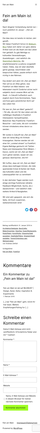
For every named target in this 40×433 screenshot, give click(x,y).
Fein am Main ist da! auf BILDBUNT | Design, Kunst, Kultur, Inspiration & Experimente (18, 291)
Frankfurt (16, 252)
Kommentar (8, 339)
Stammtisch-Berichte (11, 61)
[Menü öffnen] (36, 4)
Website (6, 385)
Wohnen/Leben (8, 241)
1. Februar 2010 (9, 296)
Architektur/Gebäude (10, 228)
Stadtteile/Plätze (17, 236)
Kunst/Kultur (16, 233)
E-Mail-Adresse (10, 375)
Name (6, 365)
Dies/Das (18, 231)
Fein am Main (8, 4)
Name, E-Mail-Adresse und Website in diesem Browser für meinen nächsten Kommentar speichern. (21, 399)
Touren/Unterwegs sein (18, 238)
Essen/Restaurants (29, 231)
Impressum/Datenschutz (27, 423)
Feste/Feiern (7, 233)
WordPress (17, 428)
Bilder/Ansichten (9, 231)
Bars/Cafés (23, 228)
